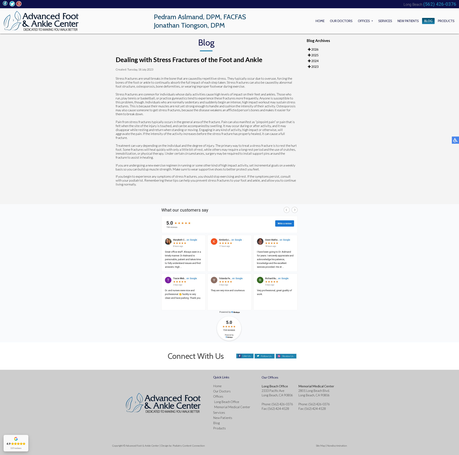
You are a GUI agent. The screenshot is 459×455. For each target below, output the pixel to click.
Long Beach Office (226, 402)
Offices (364, 21)
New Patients (408, 21)
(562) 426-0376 (439, 4)
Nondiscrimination (337, 445)
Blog (428, 21)
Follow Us (266, 356)
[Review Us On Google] (19, 5)
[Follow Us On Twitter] (12, 5)
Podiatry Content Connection (189, 445)
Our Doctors (341, 21)
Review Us (288, 356)
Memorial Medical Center (232, 407)
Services (385, 21)
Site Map (320, 445)
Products (446, 21)
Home (320, 21)
